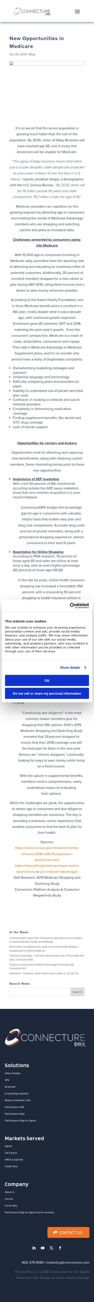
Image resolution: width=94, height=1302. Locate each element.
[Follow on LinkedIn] (33, 1247)
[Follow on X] (51, 1247)
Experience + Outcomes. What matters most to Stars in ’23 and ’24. (44, 973)
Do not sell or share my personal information (47, 693)
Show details (70, 667)
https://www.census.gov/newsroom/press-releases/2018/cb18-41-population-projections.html (47, 854)
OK (47, 680)
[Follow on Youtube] (42, 1247)
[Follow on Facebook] (60, 1247)
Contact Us (70, 1232)
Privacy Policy (25, 1272)
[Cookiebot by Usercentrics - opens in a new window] (70, 606)
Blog (32, 54)
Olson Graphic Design (72, 1278)
